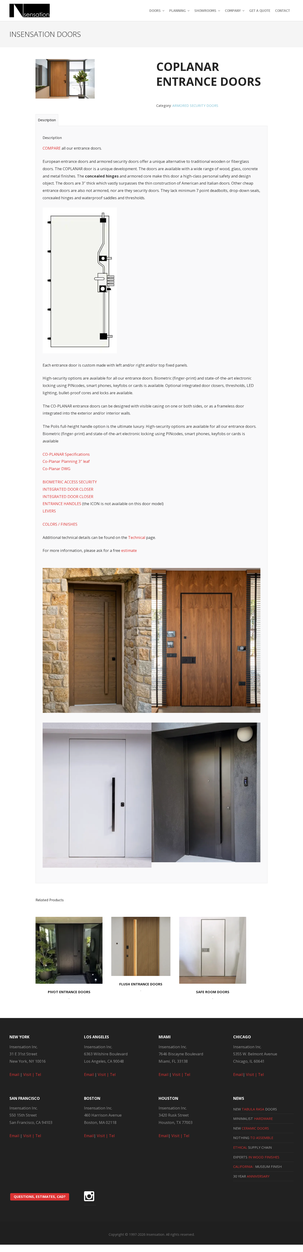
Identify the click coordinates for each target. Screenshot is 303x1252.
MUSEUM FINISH (257, 1166)
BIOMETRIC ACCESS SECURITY (70, 482)
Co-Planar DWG (56, 468)
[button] (97, 641)
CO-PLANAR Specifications (66, 454)
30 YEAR (251, 1176)
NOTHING (253, 1137)
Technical (136, 537)
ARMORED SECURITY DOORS (195, 105)
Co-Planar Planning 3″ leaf (66, 461)
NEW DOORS (255, 1109)
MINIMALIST (253, 1118)
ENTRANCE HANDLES (62, 503)
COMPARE (52, 148)
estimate (129, 550)
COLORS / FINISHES (60, 524)
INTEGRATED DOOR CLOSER (68, 489)
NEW (251, 1128)
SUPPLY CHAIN (252, 1147)
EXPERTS (256, 1157)
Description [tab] (47, 120)
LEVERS (49, 511)
